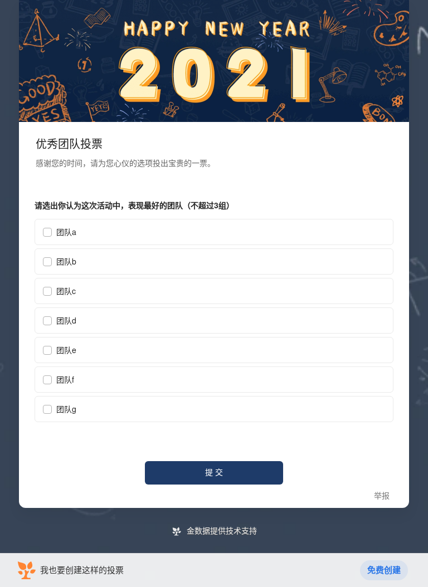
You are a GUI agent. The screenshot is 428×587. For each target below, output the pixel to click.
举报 (382, 496)
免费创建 (384, 570)
